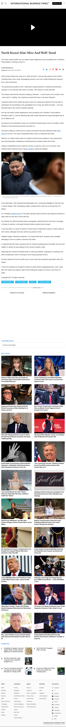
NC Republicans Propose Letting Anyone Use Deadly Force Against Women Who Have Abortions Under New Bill (16, 551)
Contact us (29, 690)
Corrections (29, 701)
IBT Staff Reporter (8, 68)
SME (2, 698)
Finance (16, 698)
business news (36, 287)
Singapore (41, 693)
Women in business (19, 706)
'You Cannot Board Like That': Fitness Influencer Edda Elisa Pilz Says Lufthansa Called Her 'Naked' (14, 493)
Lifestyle (3, 709)
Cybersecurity (17, 701)
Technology (4, 704)
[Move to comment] (63, 69)
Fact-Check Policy (31, 706)
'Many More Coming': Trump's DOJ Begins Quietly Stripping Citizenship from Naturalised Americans (16, 608)
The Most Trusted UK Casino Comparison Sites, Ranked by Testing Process (12, 659)
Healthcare (16, 693)
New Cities (16, 712)
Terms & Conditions (31, 693)
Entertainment (4, 706)
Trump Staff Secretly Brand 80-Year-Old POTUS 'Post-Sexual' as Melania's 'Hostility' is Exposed (49, 636)
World (2, 687)
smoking (31, 149)
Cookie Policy (30, 698)
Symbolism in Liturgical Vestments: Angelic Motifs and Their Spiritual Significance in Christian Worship (14, 649)
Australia (41, 687)
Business (3, 696)
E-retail (16, 687)
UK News (3, 690)
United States (42, 698)
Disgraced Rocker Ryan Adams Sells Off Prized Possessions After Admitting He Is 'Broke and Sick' (14, 408)
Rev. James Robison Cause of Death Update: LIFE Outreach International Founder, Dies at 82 (16, 636)
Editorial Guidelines (49, 292)
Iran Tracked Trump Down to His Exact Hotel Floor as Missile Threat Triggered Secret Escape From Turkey (48, 408)
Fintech (16, 715)
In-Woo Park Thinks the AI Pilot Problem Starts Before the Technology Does (45, 670)
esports (16, 709)
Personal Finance (5, 701)
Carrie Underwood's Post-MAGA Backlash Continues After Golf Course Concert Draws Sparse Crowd (48, 379)
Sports (3, 712)
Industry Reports (18, 717)
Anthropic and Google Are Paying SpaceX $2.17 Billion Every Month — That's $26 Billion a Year (49, 579)
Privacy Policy (30, 696)
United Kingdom (43, 696)
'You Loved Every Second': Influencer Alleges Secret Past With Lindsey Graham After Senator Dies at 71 (49, 465)
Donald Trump (16, 214)
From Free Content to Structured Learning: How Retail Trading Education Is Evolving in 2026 (13, 670)
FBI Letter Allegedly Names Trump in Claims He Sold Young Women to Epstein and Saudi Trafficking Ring (15, 436)
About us (29, 687)
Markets (3, 693)
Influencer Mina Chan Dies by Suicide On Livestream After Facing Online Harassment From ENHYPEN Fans (15, 379)
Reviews (3, 715)
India (40, 690)
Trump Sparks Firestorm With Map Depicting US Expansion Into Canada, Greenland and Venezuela (48, 551)
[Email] (59, 69)
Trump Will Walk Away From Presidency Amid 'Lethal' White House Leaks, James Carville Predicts (16, 579)
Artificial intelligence (19, 704)
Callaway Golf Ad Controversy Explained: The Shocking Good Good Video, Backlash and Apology (49, 494)
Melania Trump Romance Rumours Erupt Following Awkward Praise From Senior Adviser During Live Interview (47, 522)
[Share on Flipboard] (53, 69)
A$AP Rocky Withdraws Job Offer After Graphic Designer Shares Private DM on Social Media (16, 522)
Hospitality (16, 690)
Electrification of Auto (19, 696)
